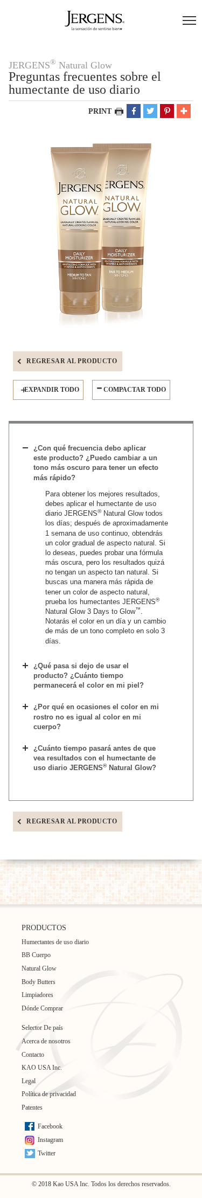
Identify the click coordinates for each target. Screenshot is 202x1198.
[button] (134, 111)
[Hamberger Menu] (189, 22)
